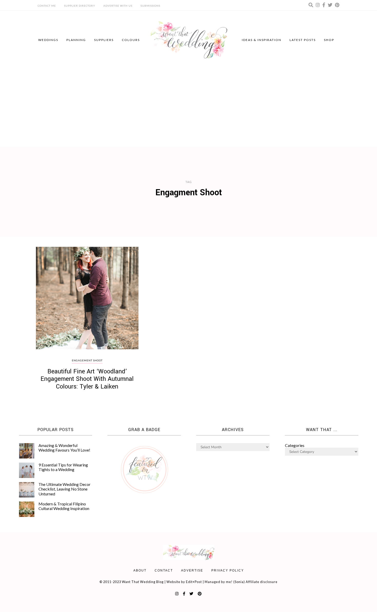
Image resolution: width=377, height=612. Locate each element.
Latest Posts (303, 40)
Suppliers (104, 40)
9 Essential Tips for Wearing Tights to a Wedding (63, 467)
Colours (131, 40)
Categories (294, 445)
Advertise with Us (117, 5)
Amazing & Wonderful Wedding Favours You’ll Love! (64, 447)
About (139, 570)
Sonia (239, 582)
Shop (329, 40)
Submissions (150, 5)
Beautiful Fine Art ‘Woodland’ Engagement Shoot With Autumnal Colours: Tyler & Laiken (87, 379)
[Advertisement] (188, 108)
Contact (164, 570)
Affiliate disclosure (261, 582)
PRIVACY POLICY (227, 570)
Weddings (48, 40)
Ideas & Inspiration (261, 40)
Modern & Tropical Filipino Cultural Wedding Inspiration (63, 506)
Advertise (192, 570)
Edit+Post (194, 582)
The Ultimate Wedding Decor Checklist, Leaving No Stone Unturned (64, 489)
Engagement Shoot (87, 360)
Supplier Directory (79, 5)
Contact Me (47, 5)
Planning (76, 40)
